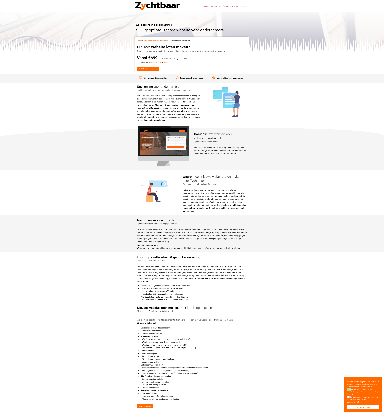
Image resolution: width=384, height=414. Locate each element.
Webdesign (165, 40)
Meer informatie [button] (366, 386)
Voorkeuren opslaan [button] (363, 407)
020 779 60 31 (156, 63)
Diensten (214, 6)
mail (165, 63)
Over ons (235, 6)
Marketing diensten (151, 40)
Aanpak (226, 6)
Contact (244, 6)
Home (205, 6)
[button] (349, 389)
